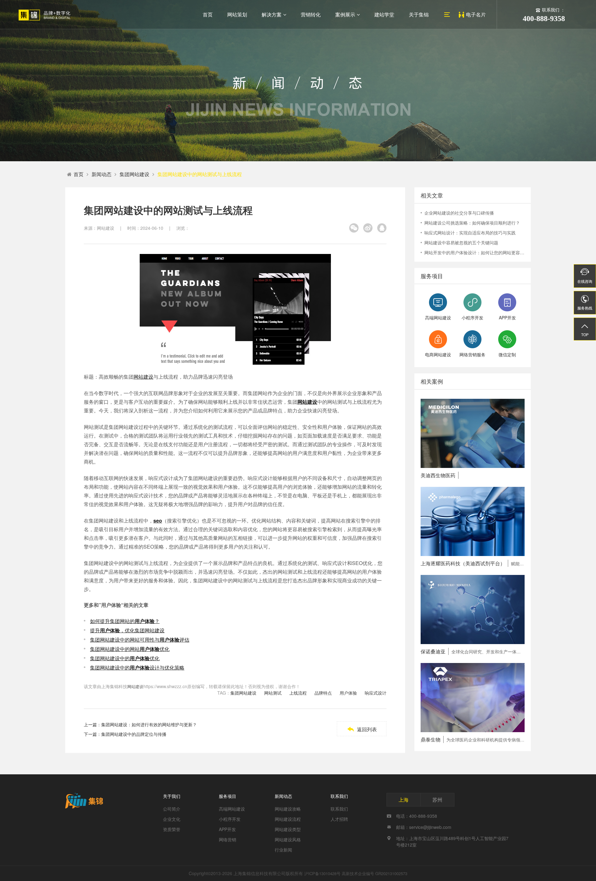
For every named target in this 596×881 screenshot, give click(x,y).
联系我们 (339, 796)
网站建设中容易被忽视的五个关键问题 (461, 242)
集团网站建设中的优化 (125, 658)
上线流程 (298, 693)
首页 (208, 14)
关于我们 (171, 796)
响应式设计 (375, 693)
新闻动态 (101, 174)
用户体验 (348, 693)
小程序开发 (230, 819)
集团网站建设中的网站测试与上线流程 (199, 174)
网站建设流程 (288, 819)
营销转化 (311, 14)
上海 (404, 799)
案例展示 (345, 14)
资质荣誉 (171, 829)
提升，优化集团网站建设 (127, 630)
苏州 (437, 799)
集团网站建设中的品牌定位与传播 (133, 734)
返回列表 (362, 729)
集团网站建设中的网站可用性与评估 (139, 639)
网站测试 (273, 693)
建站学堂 (384, 14)
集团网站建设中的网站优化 (129, 648)
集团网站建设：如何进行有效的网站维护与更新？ (149, 724)
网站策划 (237, 14)
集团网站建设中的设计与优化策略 (137, 667)
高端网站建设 (232, 809)
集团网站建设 (134, 174)
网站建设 (143, 376)
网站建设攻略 (288, 809)
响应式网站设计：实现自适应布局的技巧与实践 (470, 232)
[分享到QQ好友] (381, 228)
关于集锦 (419, 14)
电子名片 (476, 14)
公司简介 (171, 809)
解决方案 (272, 14)
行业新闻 (283, 850)
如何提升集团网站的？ (125, 621)
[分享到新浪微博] (367, 228)
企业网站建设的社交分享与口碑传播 (459, 213)
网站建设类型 (288, 829)
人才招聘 (339, 819)
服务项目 (227, 796)
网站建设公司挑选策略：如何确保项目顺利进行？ (472, 223)
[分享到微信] (354, 228)
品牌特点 (323, 693)
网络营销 (227, 839)
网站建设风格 (288, 839)
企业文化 (171, 819)
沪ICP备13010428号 (322, 873)
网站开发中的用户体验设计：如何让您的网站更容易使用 (474, 252)
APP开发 (227, 829)
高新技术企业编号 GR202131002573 (374, 873)
